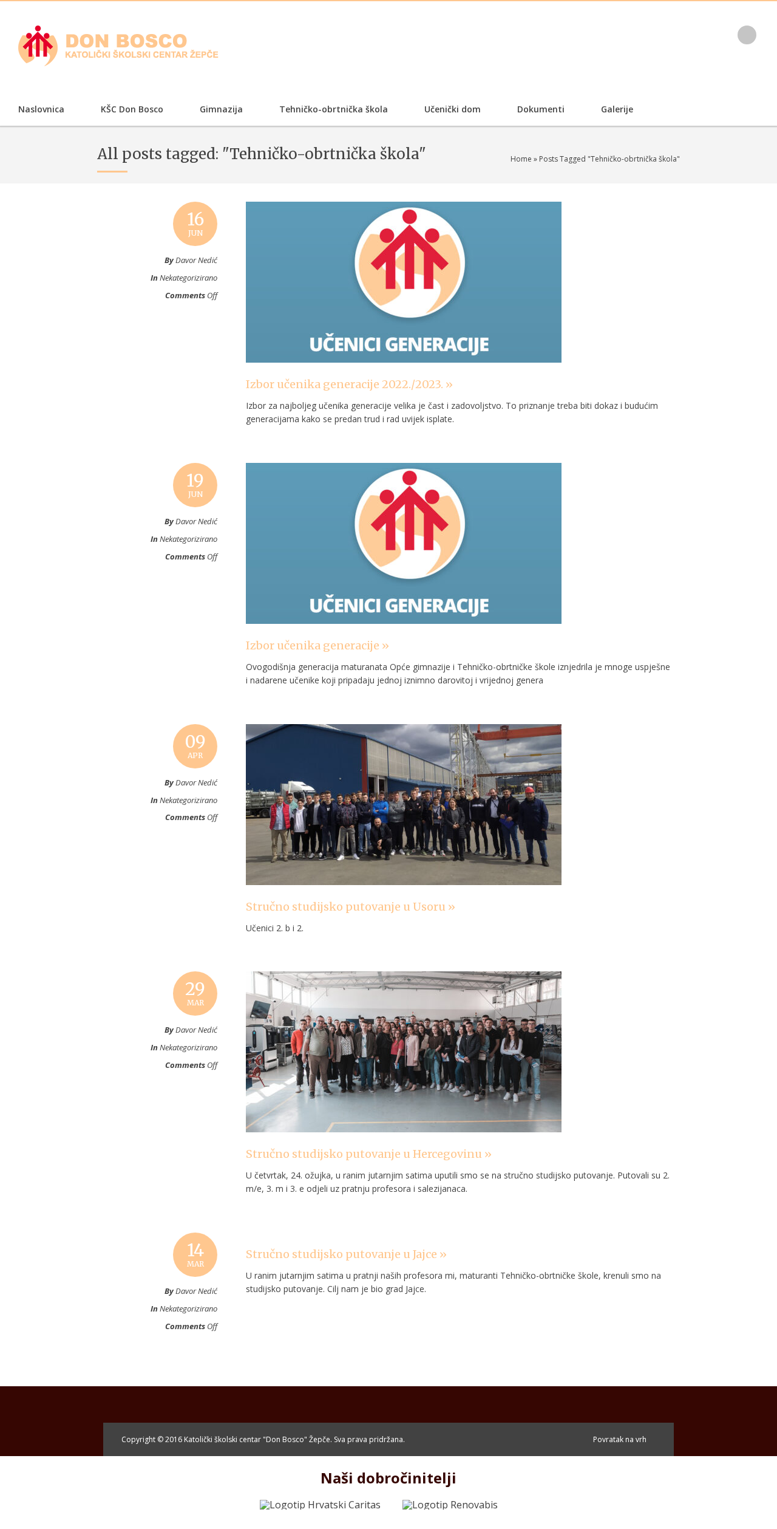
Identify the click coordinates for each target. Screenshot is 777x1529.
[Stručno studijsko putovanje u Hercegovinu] (404, 1144)
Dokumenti (541, 109)
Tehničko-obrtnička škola (333, 109)
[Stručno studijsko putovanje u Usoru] (404, 896)
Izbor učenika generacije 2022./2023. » (349, 384)
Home (521, 159)
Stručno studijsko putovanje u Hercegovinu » (369, 1154)
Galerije (617, 109)
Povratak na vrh (619, 1439)
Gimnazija (221, 109)
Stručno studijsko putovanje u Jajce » (346, 1254)
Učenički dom (452, 109)
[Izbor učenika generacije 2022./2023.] (404, 374)
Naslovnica (41, 109)
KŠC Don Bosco (132, 109)
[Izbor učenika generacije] (404, 635)
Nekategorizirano (188, 277)
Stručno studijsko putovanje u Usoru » (350, 907)
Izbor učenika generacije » (317, 645)
